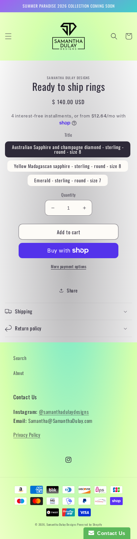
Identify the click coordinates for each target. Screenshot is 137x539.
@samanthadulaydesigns (64, 411)
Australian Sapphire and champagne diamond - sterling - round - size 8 (68, 149)
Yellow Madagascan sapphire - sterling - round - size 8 (67, 165)
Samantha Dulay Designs (61, 524)
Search (20, 357)
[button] (8, 36)
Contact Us (109, 533)
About (18, 372)
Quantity (68, 195)
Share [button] (72, 290)
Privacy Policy (26, 434)
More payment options (68, 266)
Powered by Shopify (89, 524)
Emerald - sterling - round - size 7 (67, 180)
